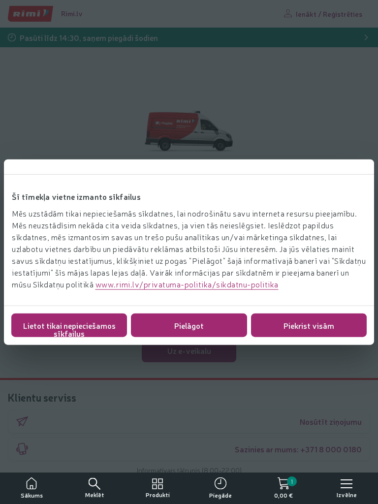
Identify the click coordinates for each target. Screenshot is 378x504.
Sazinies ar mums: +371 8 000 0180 (298, 448)
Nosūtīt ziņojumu (331, 421)
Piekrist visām (309, 324)
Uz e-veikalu (189, 350)
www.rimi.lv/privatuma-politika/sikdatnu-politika (187, 283)
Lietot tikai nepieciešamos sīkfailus (69, 328)
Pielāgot (189, 324)
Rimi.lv (72, 13)
